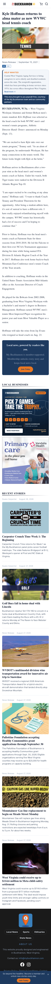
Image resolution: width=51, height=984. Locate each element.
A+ (8, 66)
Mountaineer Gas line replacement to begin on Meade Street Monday (24, 812)
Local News (12, 932)
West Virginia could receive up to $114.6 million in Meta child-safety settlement (22, 880)
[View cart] (41, 4)
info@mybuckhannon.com (31, 958)
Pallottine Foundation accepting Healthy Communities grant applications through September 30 (22, 740)
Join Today (23, 980)
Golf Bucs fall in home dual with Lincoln (21, 605)
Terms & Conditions (28, 970)
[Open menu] (4, 4)
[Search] (47, 4)
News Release (8, 633)
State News (25, 938)
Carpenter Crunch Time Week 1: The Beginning (24, 538)
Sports (26, 932)
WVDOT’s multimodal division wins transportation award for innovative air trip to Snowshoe (25, 673)
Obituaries (39, 932)
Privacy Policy (10, 970)
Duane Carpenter (9, 499)
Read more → (10, 92)
